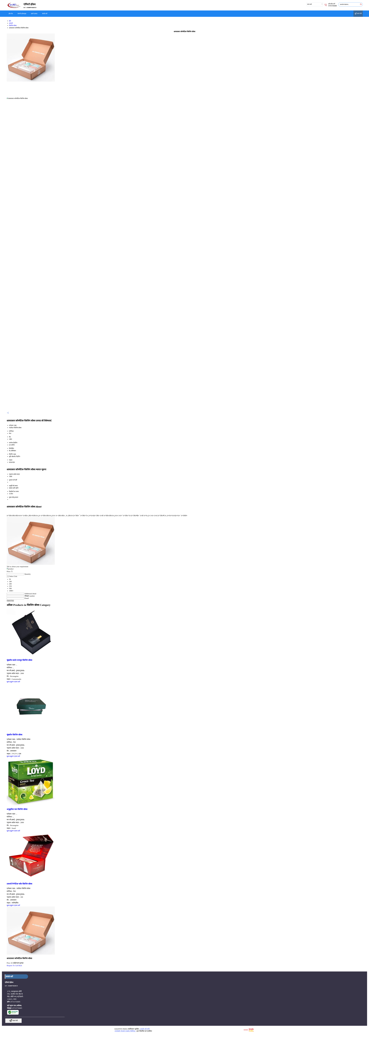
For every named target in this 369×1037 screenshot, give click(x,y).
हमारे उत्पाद (34, 14)
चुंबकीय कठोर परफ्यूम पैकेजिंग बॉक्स (19, 660)
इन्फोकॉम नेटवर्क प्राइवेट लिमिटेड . (125, 1031)
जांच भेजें (359, 13)
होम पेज (11, 14)
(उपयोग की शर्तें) (145, 1029)
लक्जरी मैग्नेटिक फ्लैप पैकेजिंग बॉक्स (19, 884)
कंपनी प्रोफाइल (22, 14)
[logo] (14, 9)
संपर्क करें (44, 14)
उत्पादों (11, 23)
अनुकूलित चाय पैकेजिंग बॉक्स (17, 809)
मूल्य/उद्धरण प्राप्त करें (13, 682)
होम (10, 21)
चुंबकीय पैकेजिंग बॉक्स (14, 735)
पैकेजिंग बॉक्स (13, 25)
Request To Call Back (14, 965)
